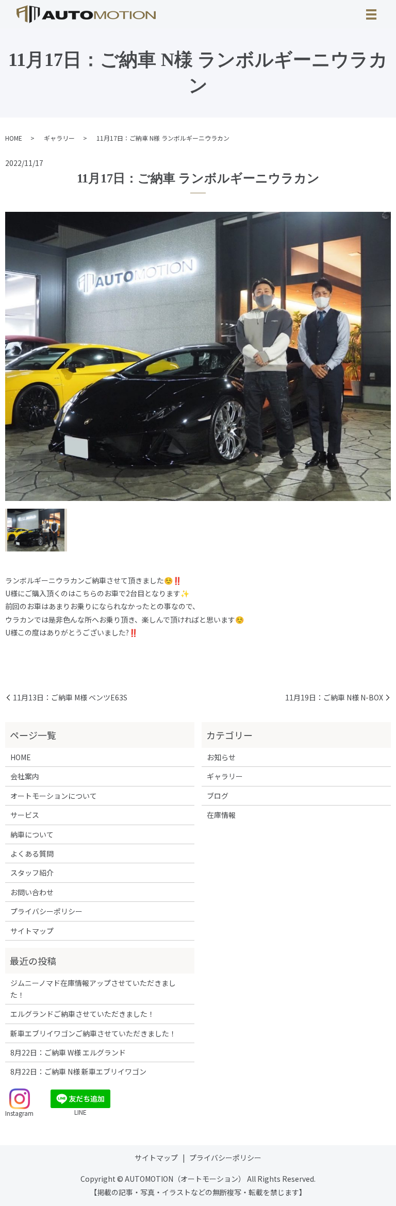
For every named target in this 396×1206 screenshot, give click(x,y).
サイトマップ (32, 931)
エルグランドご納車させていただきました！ (82, 1014)
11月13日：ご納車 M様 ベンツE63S (70, 697)
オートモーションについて (53, 796)
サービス (24, 815)
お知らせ (221, 757)
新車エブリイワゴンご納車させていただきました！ (93, 1033)
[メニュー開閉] (371, 14)
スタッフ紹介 (32, 872)
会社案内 (24, 776)
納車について (32, 834)
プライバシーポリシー (46, 911)
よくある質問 (32, 853)
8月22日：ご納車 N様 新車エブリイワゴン (78, 1071)
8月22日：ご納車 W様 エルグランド (68, 1052)
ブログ (217, 796)
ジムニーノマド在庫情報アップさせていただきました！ (93, 988)
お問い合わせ (32, 892)
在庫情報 (221, 815)
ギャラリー (59, 137)
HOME (13, 137)
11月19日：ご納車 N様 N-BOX (334, 697)
